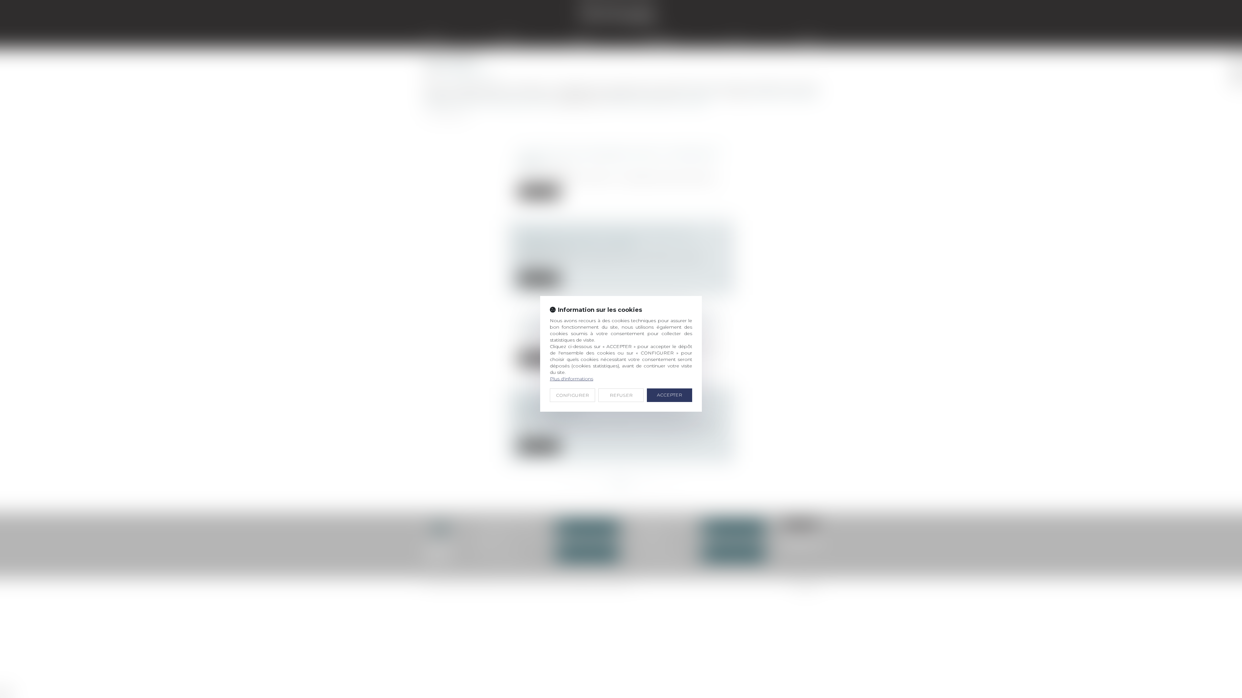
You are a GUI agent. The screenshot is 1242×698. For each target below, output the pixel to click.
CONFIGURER (572, 395)
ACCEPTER (669, 395)
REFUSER (621, 395)
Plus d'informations (571, 379)
